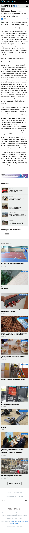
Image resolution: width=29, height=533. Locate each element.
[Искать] (26, 500)
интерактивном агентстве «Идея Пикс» (19, 521)
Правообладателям (18, 492)
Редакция (9, 492)
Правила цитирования (11, 496)
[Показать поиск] (26, 2)
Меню (27, 6)
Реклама (21, 496)
